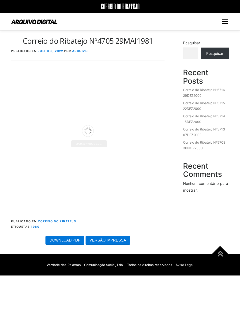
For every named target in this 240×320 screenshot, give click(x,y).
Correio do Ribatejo (57, 221)
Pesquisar (191, 43)
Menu (225, 21)
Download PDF (64, 240)
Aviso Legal (184, 265)
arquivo (80, 51)
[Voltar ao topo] (220, 254)
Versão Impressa (108, 240)
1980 (35, 226)
